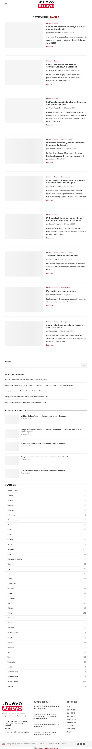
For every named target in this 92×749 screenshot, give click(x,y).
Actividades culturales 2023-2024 (62, 256)
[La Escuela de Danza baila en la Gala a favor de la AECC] (24, 333)
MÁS (69, 732)
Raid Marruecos (47, 632)
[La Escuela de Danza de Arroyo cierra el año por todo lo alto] (24, 35)
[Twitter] (81, 744)
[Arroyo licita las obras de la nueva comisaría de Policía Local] (12, 460)
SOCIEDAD (71, 713)
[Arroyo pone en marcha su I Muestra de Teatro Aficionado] (12, 446)
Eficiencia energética (47, 559)
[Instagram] (84, 744)
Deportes (47, 549)
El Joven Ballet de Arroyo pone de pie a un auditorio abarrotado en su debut (65, 219)
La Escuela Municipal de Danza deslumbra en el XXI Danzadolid (61, 65)
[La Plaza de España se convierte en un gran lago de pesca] (12, 419)
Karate (47, 593)
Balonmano (47, 515)
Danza (56, 23)
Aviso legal (42, 743)
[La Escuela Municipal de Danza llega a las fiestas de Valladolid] (24, 110)
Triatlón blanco (47, 672)
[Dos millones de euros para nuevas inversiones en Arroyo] (12, 473)
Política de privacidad (54, 743)
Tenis (47, 657)
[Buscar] (84, 365)
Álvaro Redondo (55, 32)
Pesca (47, 623)
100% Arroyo (47, 490)
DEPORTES (71, 722)
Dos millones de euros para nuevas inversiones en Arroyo (25, 402)
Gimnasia (47, 588)
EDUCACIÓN (72, 719)
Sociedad (47, 642)
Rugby (47, 637)
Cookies (64, 743)
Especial (47, 569)
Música (63, 139)
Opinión (47, 613)
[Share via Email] (56, 50)
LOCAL (69, 707)
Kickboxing (47, 598)
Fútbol (47, 579)
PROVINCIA (71, 710)
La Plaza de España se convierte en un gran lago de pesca (26, 379)
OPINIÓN (70, 726)
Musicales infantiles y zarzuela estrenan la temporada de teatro (65, 144)
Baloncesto (47, 510)
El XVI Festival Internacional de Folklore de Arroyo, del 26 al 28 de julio (65, 181)
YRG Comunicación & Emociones (10, 745)
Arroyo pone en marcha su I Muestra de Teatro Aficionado (25, 391)
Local (47, 603)
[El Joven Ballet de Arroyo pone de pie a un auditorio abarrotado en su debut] (24, 226)
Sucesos (47, 647)
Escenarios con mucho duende (61, 291)
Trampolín (47, 662)
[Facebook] (78, 744)
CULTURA (70, 716)
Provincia (47, 628)
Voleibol (47, 686)
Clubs (47, 534)
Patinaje (47, 618)
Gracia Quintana (55, 148)
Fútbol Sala (47, 583)
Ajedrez (47, 495)
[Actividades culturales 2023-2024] (24, 264)
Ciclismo (47, 525)
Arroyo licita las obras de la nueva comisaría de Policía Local (26, 396)
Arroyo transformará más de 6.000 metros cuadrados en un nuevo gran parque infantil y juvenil (39, 385)
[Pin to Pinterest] (54, 50)
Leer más (49, 46)
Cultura (48, 23)
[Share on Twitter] (52, 50)
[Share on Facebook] (49, 50)
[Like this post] (47, 50)
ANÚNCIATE (71, 729)
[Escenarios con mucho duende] (24, 299)
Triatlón (47, 667)
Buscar (8, 362)
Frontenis (47, 574)
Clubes (47, 530)
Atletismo (47, 505)
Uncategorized (65, 177)
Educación (47, 554)
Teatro (70, 139)
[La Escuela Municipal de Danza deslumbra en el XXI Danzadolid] (24, 72)
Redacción (53, 259)
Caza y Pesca (47, 520)
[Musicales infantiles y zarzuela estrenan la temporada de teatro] (24, 151)
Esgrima (47, 564)
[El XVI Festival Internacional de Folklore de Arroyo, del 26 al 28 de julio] (24, 188)
